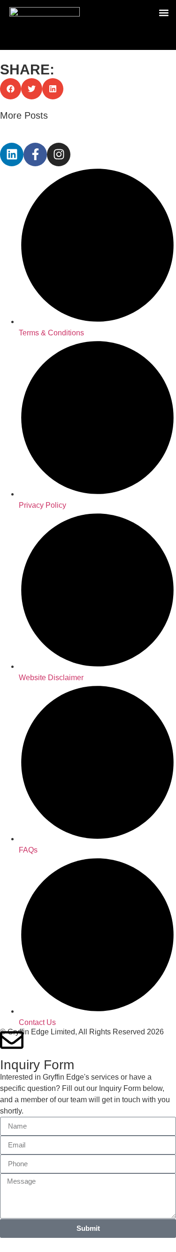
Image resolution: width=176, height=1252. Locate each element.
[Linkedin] (11, 154)
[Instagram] (58, 154)
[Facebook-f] (35, 154)
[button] (163, 12)
